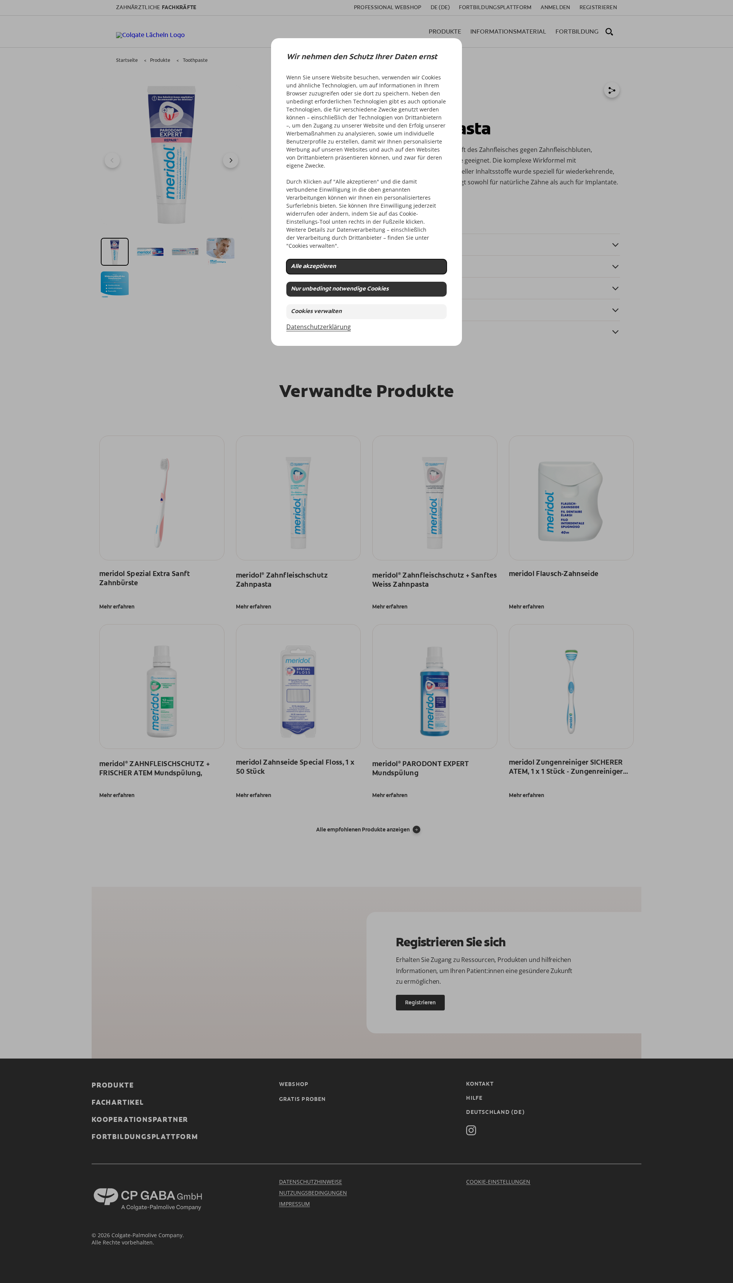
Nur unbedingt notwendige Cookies (340, 289)
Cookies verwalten (316, 312)
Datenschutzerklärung (318, 327)
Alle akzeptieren (313, 267)
